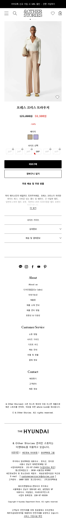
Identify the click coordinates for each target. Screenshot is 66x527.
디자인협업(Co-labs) (33, 290)
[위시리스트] (53, 13)
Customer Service (33, 327)
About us (33, 285)
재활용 (33, 300)
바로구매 (33, 164)
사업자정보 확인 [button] (47, 467)
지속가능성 (33, 295)
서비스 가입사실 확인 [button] (33, 516)
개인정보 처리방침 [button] (30, 453)
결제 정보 (33, 360)
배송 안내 (33, 350)
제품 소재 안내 (33, 305)
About (33, 278)
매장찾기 (33, 379)
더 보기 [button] (33, 208)
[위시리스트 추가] (57, 97)
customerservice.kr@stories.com (37, 476)
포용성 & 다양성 (33, 316)
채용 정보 (33, 389)
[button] (33, 61)
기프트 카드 (33, 345)
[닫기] (59, 4)
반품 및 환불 (32, 355)
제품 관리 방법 (33, 310)
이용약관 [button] (15, 453)
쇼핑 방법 (33, 334)
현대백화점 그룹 (48, 453)
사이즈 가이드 (33, 220)
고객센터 (33, 384)
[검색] (15, 13)
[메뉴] (6, 13)
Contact (33, 372)
